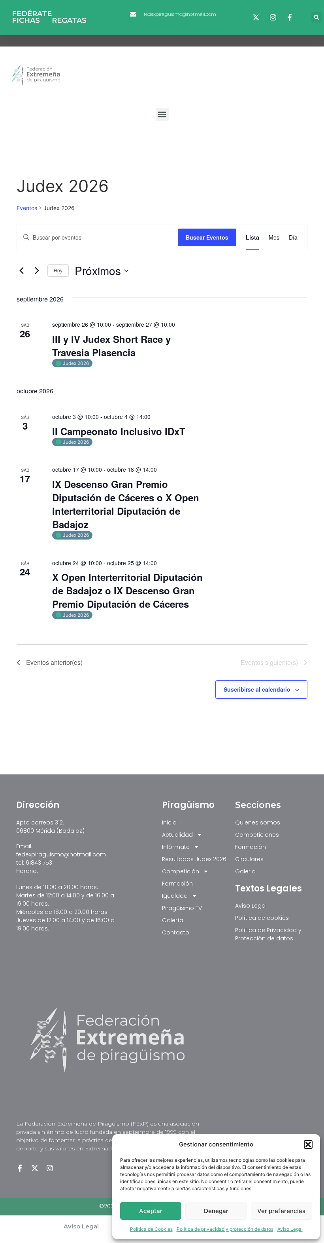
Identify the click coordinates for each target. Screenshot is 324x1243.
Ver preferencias (281, 1211)
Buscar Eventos (207, 237)
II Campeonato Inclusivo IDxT (118, 431)
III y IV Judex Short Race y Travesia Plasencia (111, 345)
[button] (308, 1144)
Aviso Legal (290, 1229)
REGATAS (69, 20)
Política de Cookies (151, 1229)
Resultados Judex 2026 (194, 859)
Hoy (58, 270)
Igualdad (175, 896)
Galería (172, 920)
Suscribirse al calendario (257, 689)
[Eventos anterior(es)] (21, 270)
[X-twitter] (34, 1168)
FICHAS (26, 20)
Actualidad (177, 835)
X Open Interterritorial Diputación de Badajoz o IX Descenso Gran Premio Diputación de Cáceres (127, 590)
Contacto (175, 932)
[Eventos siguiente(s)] (36, 270)
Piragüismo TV (182, 908)
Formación (177, 884)
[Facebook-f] (19, 1168)
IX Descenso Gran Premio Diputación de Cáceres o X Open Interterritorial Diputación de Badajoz (125, 504)
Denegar (216, 1211)
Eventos (27, 208)
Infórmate (176, 847)
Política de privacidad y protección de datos (225, 1229)
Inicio (169, 822)
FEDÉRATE (32, 14)
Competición (180, 871)
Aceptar (150, 1211)
